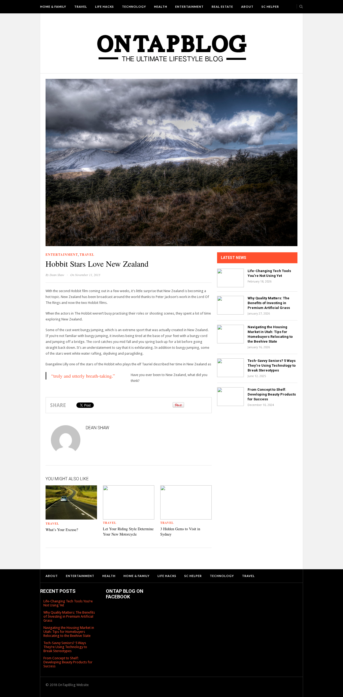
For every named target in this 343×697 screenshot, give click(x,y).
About (247, 6)
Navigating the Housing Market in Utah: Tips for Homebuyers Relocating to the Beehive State (68, 632)
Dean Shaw (57, 275)
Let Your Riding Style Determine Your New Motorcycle (128, 531)
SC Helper (270, 6)
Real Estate (222, 6)
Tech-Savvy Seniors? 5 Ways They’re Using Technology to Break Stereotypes (272, 365)
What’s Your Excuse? (62, 529)
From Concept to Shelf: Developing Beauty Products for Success (272, 394)
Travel (80, 6)
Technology (134, 6)
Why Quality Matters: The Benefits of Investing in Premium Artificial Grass (269, 303)
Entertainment (189, 6)
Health (160, 6)
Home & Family (53, 6)
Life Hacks (104, 6)
